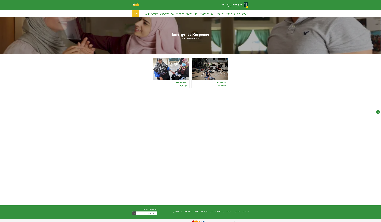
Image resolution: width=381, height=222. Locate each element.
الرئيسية (198, 38)
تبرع (136, 13)
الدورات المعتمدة (186, 211)
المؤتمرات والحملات (206, 211)
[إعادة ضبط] (378, 112)
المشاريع (220, 13)
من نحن (245, 13)
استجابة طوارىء (177, 13)
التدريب (229, 13)
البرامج (237, 13)
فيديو (213, 13)
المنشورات (204, 13)
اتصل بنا (189, 13)
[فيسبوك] (147, 4)
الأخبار (196, 13)
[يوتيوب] (140, 4)
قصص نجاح (164, 13)
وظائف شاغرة (219, 211)
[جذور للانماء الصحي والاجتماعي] (235, 5)
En (137, 4)
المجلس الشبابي (151, 13)
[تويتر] (144, 4)
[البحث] (134, 4)
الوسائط (228, 211)
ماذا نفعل (245, 211)
